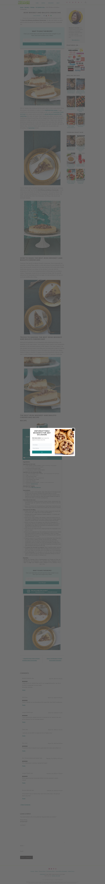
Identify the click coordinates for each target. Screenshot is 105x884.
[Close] (73, 429)
